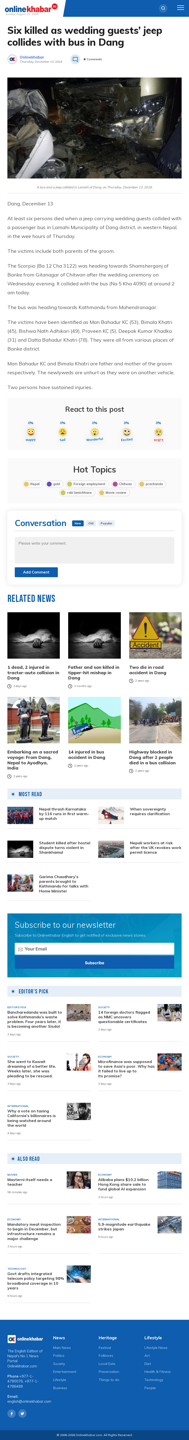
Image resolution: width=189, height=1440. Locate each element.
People (150, 1388)
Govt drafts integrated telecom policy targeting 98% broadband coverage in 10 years (35, 1280)
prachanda (154, 484)
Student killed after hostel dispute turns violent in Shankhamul (64, 848)
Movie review (116, 492)
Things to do (109, 1380)
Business (60, 1388)
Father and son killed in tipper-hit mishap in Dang (93, 673)
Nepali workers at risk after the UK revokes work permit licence (155, 848)
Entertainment (64, 1371)
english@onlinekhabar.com (29, 1401)
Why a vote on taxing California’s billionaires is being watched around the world (31, 1118)
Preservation (109, 1371)
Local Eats (107, 1363)
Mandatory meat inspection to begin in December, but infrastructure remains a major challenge (34, 1231)
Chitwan (125, 484)
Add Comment (36, 572)
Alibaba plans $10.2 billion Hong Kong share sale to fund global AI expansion (123, 1184)
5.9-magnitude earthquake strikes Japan (124, 1226)
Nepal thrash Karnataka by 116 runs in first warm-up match (64, 814)
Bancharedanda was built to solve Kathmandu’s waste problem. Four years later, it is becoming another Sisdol (34, 1019)
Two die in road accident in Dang (147, 670)
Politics (58, 1355)
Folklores (106, 1355)
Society (59, 1363)
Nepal (34, 484)
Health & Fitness (157, 1371)
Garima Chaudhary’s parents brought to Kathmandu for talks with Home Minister (63, 883)
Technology (153, 1380)
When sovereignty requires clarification (150, 811)
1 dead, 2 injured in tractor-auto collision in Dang (33, 673)
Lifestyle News (156, 1347)
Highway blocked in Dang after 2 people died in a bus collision (152, 757)
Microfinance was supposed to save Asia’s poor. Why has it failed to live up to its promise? (126, 1068)
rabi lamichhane (79, 492)
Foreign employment (89, 484)
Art (147, 1355)
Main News (62, 1347)
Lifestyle (59, 1380)
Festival (105, 1347)
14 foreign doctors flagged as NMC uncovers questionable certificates (124, 1017)
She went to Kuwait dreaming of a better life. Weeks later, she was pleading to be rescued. (31, 1068)
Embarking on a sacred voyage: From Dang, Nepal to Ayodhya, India (32, 759)
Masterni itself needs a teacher (29, 1182)
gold (56, 484)
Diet (147, 1363)
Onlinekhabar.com (22, 1366)
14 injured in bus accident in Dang (86, 754)
